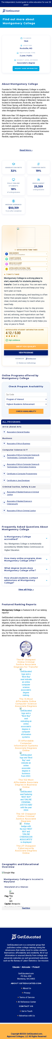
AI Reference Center (27, 1002)
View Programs (26, 353)
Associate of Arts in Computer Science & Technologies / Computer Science (23, 456)
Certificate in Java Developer (18, 480)
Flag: (7, 896)
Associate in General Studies (18, 432)
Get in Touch (27, 1011)
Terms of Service (27, 997)
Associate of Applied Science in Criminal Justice (23, 493)
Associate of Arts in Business (18, 444)
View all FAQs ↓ (26, 589)
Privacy (27, 993)
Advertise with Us (27, 1016)
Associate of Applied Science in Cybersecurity (19, 502)
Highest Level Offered (27, 60)
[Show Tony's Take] (26, 237)
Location (27, 45)
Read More (26, 908)
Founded (27, 38)
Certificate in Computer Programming (22, 474)
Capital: (8, 904)
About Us (27, 988)
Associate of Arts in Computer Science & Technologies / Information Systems (23, 465)
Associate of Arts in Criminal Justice (21, 511)
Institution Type (27, 53)
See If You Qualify (26, 346)
